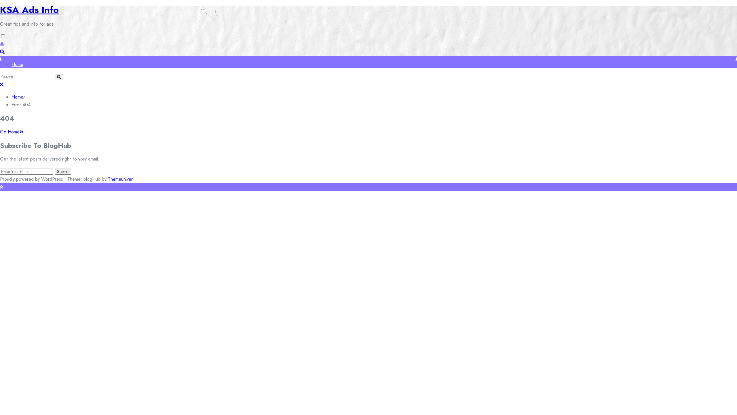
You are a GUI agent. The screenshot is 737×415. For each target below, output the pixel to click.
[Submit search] (59, 77)
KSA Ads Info (29, 9)
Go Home (10, 132)
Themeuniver (120, 179)
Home (17, 64)
